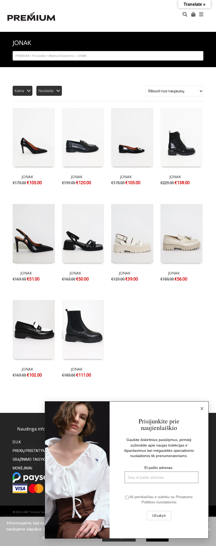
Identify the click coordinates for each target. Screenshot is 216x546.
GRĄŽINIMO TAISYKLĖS (32, 459)
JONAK (27, 176)
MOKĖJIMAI (22, 468)
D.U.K (17, 442)
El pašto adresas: (158, 467)
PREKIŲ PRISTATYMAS (32, 451)
